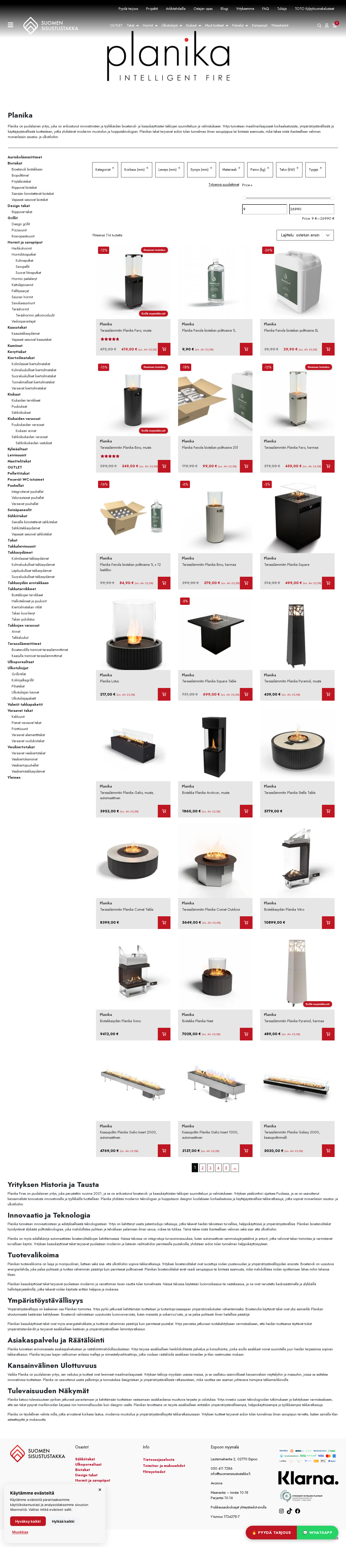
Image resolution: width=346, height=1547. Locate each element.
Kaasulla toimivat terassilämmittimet (37, 655)
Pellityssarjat (20, 290)
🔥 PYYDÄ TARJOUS (271, 1532)
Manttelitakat (19, 461)
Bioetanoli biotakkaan (27, 169)
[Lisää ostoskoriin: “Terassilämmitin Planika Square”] (328, 583)
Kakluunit (18, 716)
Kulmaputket (24, 260)
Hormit (148, 25)
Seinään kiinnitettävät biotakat (33, 193)
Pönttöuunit (20, 728)
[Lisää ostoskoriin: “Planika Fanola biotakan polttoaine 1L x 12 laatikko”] (164, 583)
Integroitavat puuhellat (27, 491)
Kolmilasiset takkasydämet (30, 558)
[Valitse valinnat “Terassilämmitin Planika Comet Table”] (164, 922)
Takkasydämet (20, 552)
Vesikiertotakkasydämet (28, 771)
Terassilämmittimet (24, 643)
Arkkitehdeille (175, 8)
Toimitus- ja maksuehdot (164, 1465)
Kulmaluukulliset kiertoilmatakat (34, 369)
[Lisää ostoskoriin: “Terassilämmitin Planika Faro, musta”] (164, 349)
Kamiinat (15, 345)
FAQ (265, 8)
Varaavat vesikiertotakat (28, 753)
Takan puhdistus (23, 619)
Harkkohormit (22, 248)
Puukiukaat (19, 406)
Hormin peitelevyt (24, 278)
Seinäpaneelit (20, 509)
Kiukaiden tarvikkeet (26, 400)
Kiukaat (191, 25)
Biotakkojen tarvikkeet (27, 595)
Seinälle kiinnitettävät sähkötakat (34, 522)
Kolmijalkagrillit (23, 680)
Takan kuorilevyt (23, 613)
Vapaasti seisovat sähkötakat (32, 534)
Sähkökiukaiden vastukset (34, 442)
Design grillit (21, 224)
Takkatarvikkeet (22, 588)
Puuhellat (16, 485)
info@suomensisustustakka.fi (231, 1473)
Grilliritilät (19, 674)
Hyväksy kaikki (28, 1521)
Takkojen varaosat (24, 625)
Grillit (13, 217)
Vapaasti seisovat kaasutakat (31, 339)
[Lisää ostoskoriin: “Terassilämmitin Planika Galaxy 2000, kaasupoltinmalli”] (328, 1150)
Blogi (224, 8)
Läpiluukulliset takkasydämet (31, 570)
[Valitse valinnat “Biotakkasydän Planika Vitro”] (328, 922)
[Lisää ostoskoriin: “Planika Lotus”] (164, 694)
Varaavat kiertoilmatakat (29, 388)
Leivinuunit (17, 455)
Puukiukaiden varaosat (28, 424)
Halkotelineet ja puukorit (29, 601)
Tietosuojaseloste (159, 1459)
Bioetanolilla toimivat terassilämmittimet (40, 649)
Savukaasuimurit (23, 303)
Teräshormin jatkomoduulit (35, 315)
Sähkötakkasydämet (26, 528)
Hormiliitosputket (24, 254)
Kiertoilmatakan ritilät (27, 607)
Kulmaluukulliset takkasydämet (33, 564)
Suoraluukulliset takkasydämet (33, 576)
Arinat (16, 631)
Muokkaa (20, 1532)
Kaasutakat (17, 327)
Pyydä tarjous (128, 8)
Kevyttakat (17, 351)
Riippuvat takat (22, 211)
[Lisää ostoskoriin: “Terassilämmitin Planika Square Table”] (246, 694)
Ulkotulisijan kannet (25, 692)
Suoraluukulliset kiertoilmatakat (34, 376)
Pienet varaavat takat (26, 722)
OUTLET (116, 25)
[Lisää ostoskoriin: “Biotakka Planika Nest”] (246, 1034)
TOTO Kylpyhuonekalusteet (314, 8)
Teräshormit (20, 309)
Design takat (19, 205)
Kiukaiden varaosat (24, 418)
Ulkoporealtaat (21, 661)
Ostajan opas (203, 8)
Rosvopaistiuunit (23, 236)
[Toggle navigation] (12, 25)
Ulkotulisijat (170, 25)
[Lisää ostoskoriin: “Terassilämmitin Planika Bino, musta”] (164, 466)
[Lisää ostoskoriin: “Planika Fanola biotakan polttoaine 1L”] (246, 349)
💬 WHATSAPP (317, 1532)
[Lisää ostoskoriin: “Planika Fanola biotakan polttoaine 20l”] (246, 466)
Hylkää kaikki (63, 1521)
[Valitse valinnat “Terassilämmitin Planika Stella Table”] (328, 811)
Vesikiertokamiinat (24, 759)
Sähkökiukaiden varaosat (30, 436)
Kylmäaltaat (18, 449)
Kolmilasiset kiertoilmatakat (31, 363)
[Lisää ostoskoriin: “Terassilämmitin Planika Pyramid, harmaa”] (328, 1034)
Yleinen (14, 777)
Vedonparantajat (23, 321)
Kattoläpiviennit (22, 284)
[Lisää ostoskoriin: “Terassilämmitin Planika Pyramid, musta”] (328, 694)
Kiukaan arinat (26, 430)
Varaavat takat (20, 710)
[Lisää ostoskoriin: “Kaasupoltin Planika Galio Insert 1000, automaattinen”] (246, 1150)
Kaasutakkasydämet (26, 333)
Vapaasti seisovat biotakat (30, 199)
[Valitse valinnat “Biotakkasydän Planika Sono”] (164, 1034)
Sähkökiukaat (21, 412)
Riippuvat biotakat (24, 187)
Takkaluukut (20, 637)
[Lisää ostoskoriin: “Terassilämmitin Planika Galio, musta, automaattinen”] (164, 811)
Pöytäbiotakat (21, 181)
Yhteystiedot (279, 25)
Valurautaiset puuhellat (28, 497)
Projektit (152, 8)
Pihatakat (18, 686)
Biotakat (15, 163)
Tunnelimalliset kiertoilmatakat (33, 382)
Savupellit (22, 266)
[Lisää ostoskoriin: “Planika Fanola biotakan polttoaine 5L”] (328, 349)
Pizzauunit (19, 230)
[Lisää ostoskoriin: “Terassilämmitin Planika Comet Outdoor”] (246, 922)
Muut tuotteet (214, 25)
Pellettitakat (19, 473)
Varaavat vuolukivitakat (28, 740)
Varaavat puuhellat (25, 503)
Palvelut (237, 25)
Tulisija (282, 8)
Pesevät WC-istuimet (26, 479)
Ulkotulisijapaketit (24, 698)
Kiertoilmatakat (21, 357)
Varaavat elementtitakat (28, 734)
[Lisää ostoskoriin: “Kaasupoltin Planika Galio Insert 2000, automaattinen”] (164, 1150)
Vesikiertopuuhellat (25, 765)
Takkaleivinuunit (22, 546)
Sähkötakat (17, 515)
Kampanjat (259, 25)
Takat (130, 25)
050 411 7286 (222, 1468)
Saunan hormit (22, 297)
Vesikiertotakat (21, 747)
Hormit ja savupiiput (25, 242)
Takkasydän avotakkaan (28, 582)
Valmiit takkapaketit (25, 704)
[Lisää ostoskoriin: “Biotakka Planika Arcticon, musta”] (246, 811)
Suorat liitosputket (28, 272)
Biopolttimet (20, 175)
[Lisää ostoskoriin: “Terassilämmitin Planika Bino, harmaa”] (246, 583)
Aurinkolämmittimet (25, 157)
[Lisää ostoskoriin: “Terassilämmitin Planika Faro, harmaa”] (328, 466)
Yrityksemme (245, 8)
